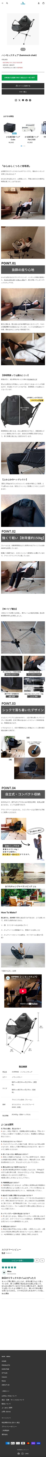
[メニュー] (2, 3)
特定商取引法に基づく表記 (11, 1422)
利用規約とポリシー (23, 1449)
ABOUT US (5, 1385)
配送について (6, 1404)
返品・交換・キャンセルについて (13, 1400)
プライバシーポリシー (9, 1426)
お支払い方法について (9, 1396)
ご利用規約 (5, 1430)
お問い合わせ (6, 1411)
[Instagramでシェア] (16, 100)
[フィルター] (37, 1260)
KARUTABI (5, 1369)
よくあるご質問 (7, 1408)
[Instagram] (22, 1453)
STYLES (4, 1373)
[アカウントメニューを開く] (38, 3)
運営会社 (5, 1434)
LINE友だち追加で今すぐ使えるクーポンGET (19, 77)
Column (4, 1377)
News (4, 1381)
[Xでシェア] (19, 100)
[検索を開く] (7, 3)
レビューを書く (18, 1260)
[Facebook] (18, 1453)
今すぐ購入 (23, 92)
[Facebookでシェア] (26, 100)
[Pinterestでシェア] (30, 100)
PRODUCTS (6, 1365)
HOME (4, 1361)
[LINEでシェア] (23, 100)
